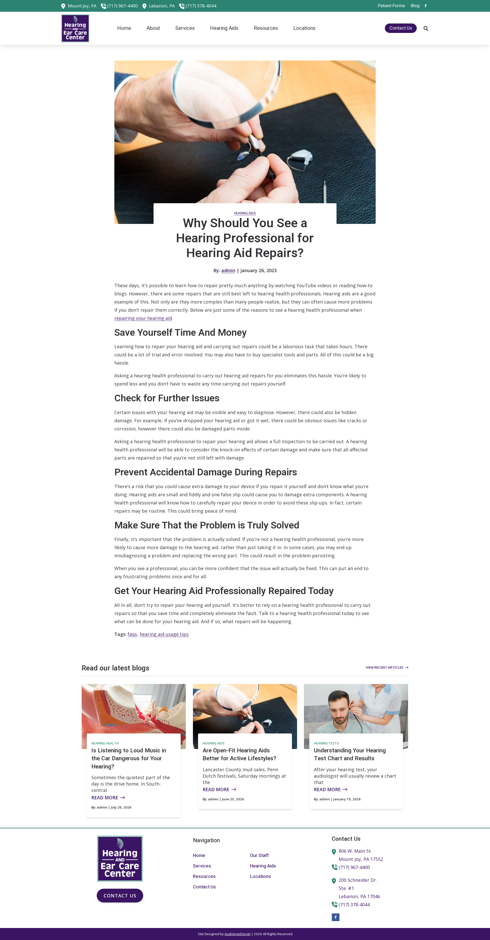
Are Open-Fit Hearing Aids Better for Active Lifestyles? (239, 754)
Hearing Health (105, 743)
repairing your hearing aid (143, 318)
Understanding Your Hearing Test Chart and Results (350, 754)
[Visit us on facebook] (426, 5)
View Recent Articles (384, 667)
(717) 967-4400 (122, 6)
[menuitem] (391, 6)
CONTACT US (120, 896)
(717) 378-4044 (201, 6)
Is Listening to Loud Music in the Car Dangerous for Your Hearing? (128, 758)
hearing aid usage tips (164, 634)
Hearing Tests (326, 743)
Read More (104, 797)
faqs (132, 634)
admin (228, 270)
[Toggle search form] (426, 28)
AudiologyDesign (238, 934)
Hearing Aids (245, 213)
